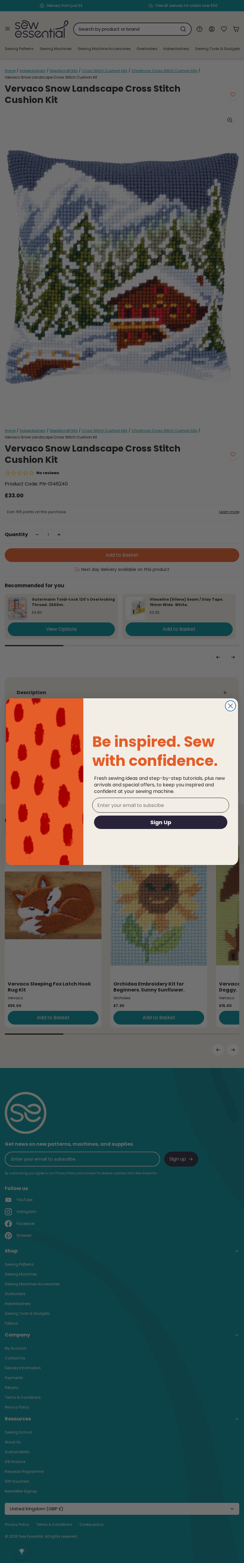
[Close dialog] (230, 706)
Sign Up (160, 822)
